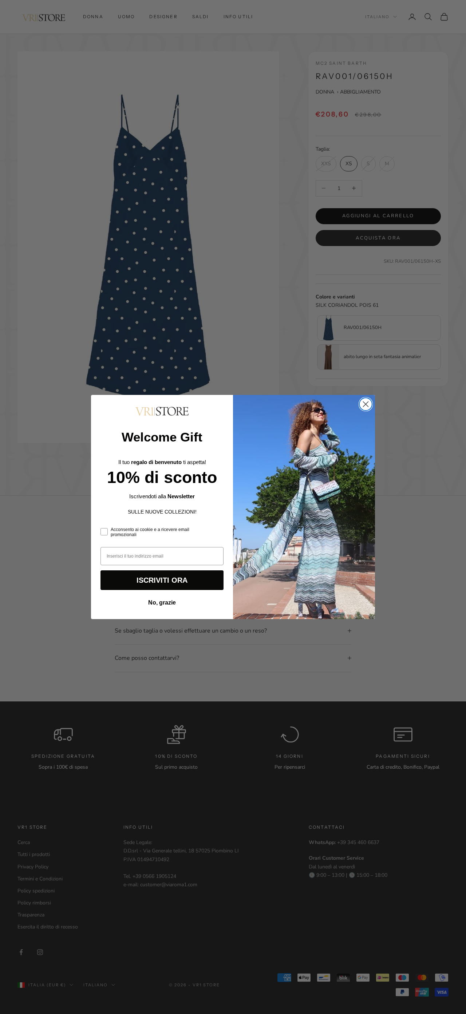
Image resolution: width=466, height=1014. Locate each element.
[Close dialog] (365, 404)
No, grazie (162, 602)
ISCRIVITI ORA (162, 580)
